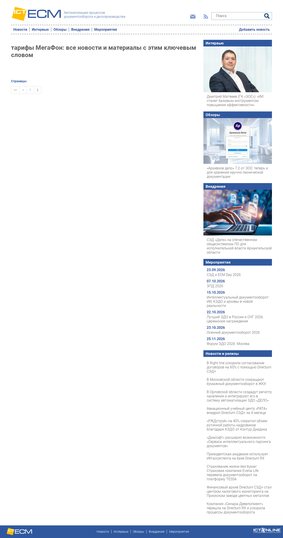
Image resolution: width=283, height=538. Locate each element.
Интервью (40, 29)
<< (15, 90)
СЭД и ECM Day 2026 (224, 275)
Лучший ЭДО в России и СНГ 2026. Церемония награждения (235, 319)
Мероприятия (105, 29)
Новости (20, 29)
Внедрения (80, 29)
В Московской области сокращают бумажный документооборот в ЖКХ (236, 381)
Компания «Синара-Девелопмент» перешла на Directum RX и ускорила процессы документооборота (236, 508)
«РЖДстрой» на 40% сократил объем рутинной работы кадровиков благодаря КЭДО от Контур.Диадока (237, 425)
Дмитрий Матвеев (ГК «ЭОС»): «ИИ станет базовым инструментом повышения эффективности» (235, 100)
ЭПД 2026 (215, 286)
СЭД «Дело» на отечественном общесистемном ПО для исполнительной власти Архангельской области (239, 246)
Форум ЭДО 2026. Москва (228, 344)
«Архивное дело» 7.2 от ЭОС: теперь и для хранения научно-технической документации (237, 172)
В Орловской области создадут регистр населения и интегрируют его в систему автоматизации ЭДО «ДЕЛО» (239, 396)
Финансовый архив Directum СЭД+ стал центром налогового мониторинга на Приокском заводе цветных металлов (239, 491)
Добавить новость (254, 29)
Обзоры (60, 29)
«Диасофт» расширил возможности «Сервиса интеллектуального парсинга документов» (239, 441)
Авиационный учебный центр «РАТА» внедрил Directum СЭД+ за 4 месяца (237, 410)
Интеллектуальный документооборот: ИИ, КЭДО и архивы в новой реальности (238, 301)
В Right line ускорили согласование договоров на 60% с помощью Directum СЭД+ (239, 367)
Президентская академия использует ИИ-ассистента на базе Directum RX (237, 456)
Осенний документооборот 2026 (233, 332)
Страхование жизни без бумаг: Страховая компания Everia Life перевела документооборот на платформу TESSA (232, 472)
